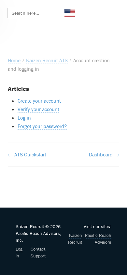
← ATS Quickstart (27, 154)
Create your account (39, 100)
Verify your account (38, 109)
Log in (24, 117)
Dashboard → (104, 154)
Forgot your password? (42, 126)
